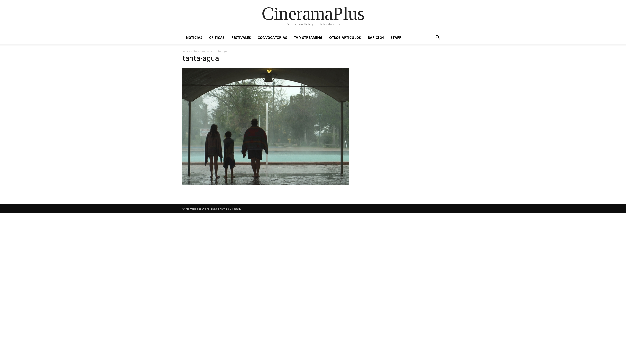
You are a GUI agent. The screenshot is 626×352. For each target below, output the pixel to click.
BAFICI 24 (376, 37)
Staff (396, 37)
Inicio (186, 51)
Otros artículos (345, 37)
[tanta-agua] (265, 183)
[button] (438, 38)
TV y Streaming (308, 37)
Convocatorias (272, 37)
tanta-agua (201, 51)
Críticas (216, 37)
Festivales (241, 37)
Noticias (194, 37)
